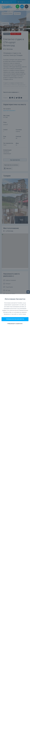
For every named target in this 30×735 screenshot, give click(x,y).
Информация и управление (15, 323)
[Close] (28, 292)
